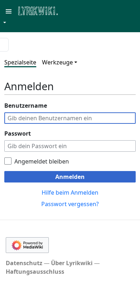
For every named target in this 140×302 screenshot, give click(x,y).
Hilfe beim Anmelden (70, 192)
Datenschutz (24, 263)
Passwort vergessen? (70, 204)
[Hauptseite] (73, 10)
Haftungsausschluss (35, 272)
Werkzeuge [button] (57, 62)
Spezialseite (20, 62)
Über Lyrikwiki (72, 263)
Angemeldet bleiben (41, 161)
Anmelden (70, 177)
